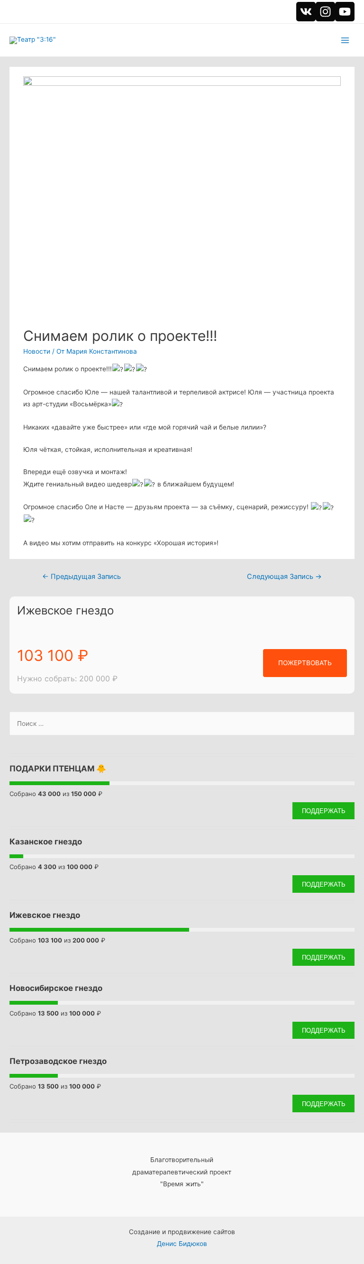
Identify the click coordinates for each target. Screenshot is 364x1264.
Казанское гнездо (45, 841)
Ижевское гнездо (65, 610)
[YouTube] (345, 11)
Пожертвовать (305, 663)
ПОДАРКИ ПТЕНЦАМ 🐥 (57, 768)
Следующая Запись (284, 576)
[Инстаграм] (325, 11)
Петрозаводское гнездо (58, 1061)
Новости (36, 351)
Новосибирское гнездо (55, 988)
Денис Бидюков (182, 1243)
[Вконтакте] (306, 11)
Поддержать (324, 810)
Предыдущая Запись (81, 576)
